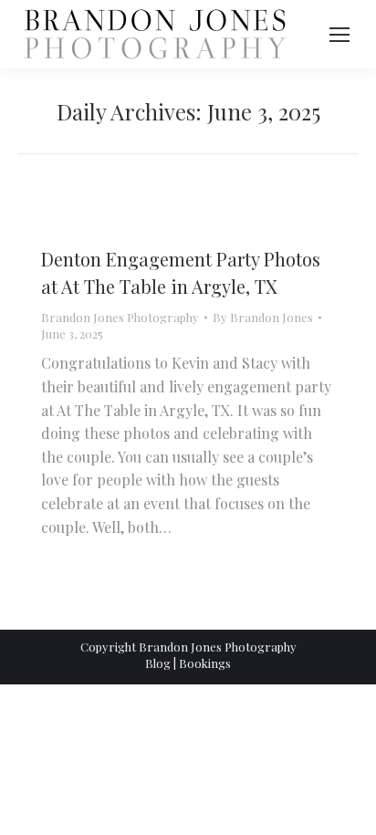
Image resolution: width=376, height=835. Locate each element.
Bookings (205, 663)
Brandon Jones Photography (120, 317)
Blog (158, 663)
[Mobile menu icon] (339, 34)
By (263, 317)
